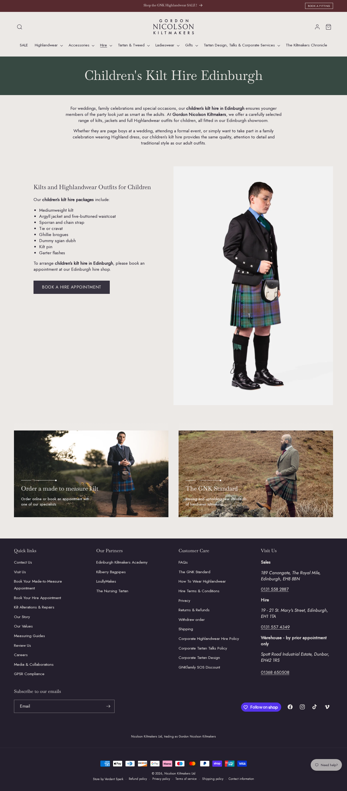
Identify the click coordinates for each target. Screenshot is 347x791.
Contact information (241, 779)
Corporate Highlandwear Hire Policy (209, 638)
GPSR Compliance (29, 674)
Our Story (22, 617)
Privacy (184, 600)
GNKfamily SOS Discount (199, 667)
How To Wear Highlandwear (202, 581)
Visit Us (20, 572)
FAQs (183, 562)
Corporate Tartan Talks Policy (203, 648)
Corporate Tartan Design (199, 658)
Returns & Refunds (194, 610)
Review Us (22, 645)
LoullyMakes (106, 581)
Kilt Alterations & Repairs (34, 607)
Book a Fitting (319, 6)
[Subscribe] (108, 706)
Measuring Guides (29, 636)
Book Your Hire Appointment (37, 598)
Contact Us (23, 562)
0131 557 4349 (275, 627)
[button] (19, 27)
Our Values (23, 626)
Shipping (186, 629)
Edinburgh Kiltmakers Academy (122, 562)
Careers (21, 655)
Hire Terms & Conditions (199, 591)
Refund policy (138, 779)
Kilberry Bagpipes (111, 572)
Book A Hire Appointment (71, 287)
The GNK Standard (194, 572)
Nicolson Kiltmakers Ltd (179, 773)
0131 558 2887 (275, 589)
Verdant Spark (114, 779)
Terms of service (186, 779)
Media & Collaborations (34, 664)
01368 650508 (275, 672)
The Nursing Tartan (112, 591)
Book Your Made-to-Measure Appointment (38, 585)
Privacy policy (161, 779)
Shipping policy (212, 779)
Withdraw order (192, 619)
